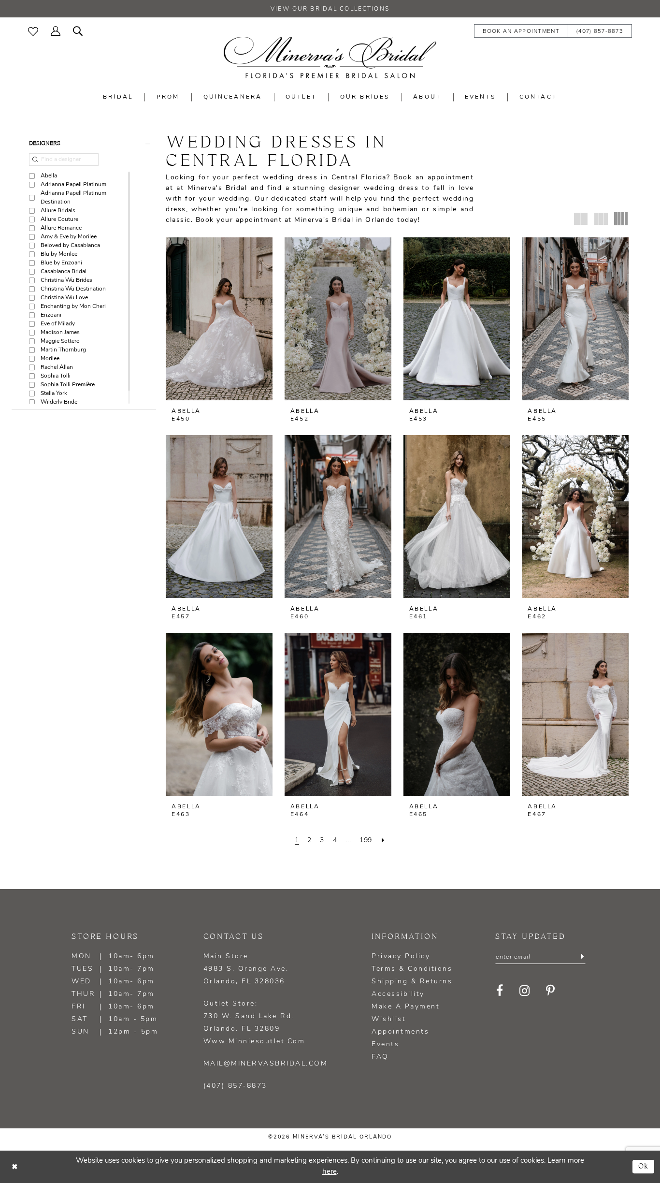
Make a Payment (406, 1006)
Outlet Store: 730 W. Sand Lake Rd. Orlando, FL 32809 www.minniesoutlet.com (254, 1022)
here (329, 1172)
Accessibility (398, 994)
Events (385, 1044)
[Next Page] (383, 840)
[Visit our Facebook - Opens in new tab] (499, 991)
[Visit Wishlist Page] (33, 30)
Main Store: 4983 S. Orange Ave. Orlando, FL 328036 (246, 969)
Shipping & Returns (412, 981)
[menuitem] (33, 30)
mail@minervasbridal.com (265, 1063)
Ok (643, 1166)
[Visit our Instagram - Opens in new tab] (524, 991)
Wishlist (389, 1019)
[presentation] (219, 318)
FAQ (380, 1057)
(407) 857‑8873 (235, 1086)
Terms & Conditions (412, 969)
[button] (55, 30)
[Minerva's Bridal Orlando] (330, 57)
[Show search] (78, 30)
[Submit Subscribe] (582, 957)
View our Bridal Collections (330, 9)
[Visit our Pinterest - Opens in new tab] (550, 991)
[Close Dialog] (14, 1166)
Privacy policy (401, 956)
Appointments (400, 1032)
